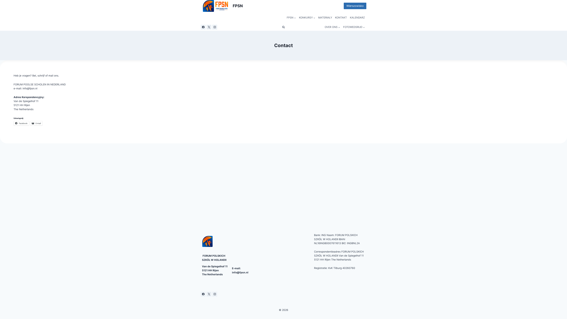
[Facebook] (203, 27)
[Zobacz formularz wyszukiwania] (283, 27)
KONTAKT (341, 17)
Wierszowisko (355, 5)
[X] (208, 27)
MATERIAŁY (325, 17)
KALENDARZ (357, 17)
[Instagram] (214, 27)
